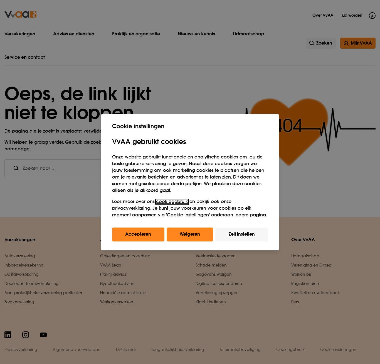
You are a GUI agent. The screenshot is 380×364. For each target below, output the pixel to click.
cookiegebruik (172, 202)
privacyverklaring (131, 208)
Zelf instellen (242, 234)
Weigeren (190, 234)
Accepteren (138, 234)
